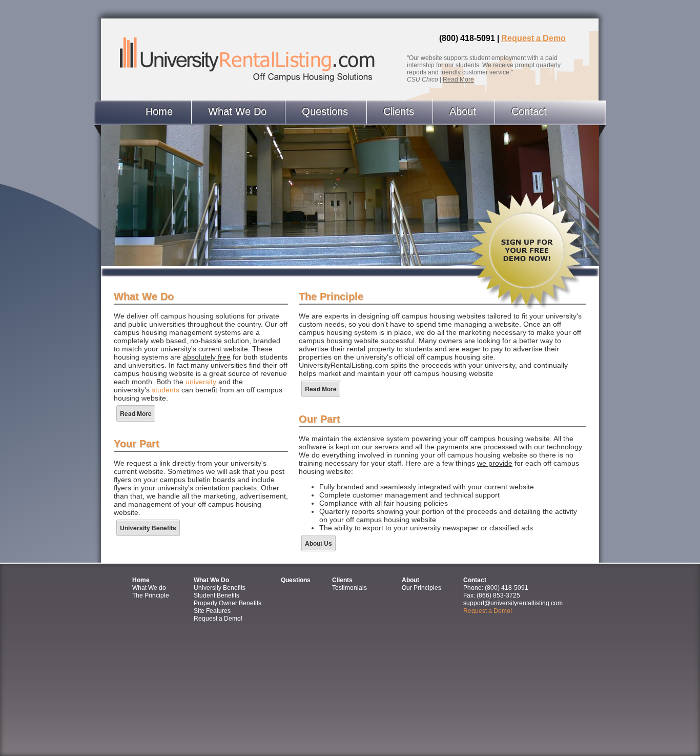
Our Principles (421, 587)
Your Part (136, 443)
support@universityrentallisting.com (513, 603)
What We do (149, 587)
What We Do (237, 111)
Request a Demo (533, 38)
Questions (325, 111)
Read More (458, 79)
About (462, 111)
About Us (318, 543)
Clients (398, 111)
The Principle (331, 296)
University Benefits (148, 527)
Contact (529, 111)
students (165, 390)
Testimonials (349, 587)
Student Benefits (216, 595)
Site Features (212, 610)
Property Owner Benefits (227, 603)
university (201, 381)
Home (159, 111)
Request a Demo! (218, 618)
